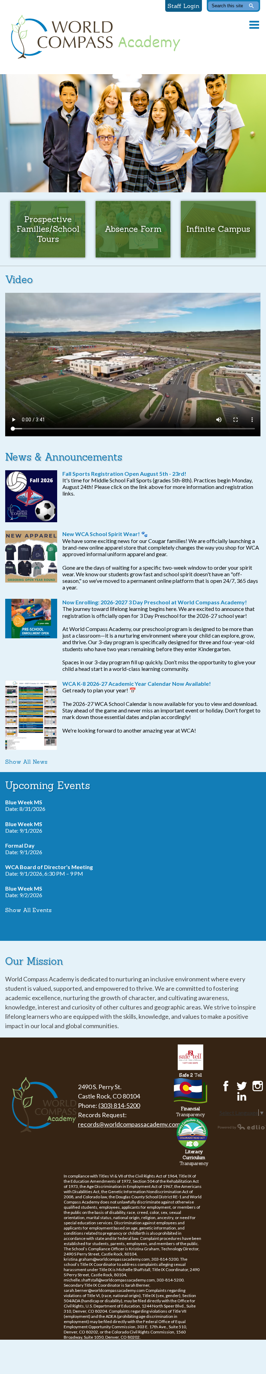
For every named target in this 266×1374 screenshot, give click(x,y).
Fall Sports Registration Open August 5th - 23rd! (124, 473)
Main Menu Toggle (254, 25)
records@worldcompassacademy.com (129, 1124)
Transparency (190, 1112)
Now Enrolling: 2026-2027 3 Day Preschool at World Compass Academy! (154, 602)
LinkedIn (242, 1096)
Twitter (242, 1086)
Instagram (257, 1086)
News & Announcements (63, 456)
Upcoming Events (47, 785)
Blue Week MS (23, 802)
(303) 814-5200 (119, 1105)
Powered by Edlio (242, 1126)
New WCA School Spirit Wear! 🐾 (105, 534)
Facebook (226, 1086)
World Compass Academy (94, 37)
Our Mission (34, 961)
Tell (190, 1075)
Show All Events (28, 910)
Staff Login (184, 5)
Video (19, 279)
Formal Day (20, 845)
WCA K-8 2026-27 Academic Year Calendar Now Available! (136, 683)
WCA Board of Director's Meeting (49, 867)
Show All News (26, 761)
